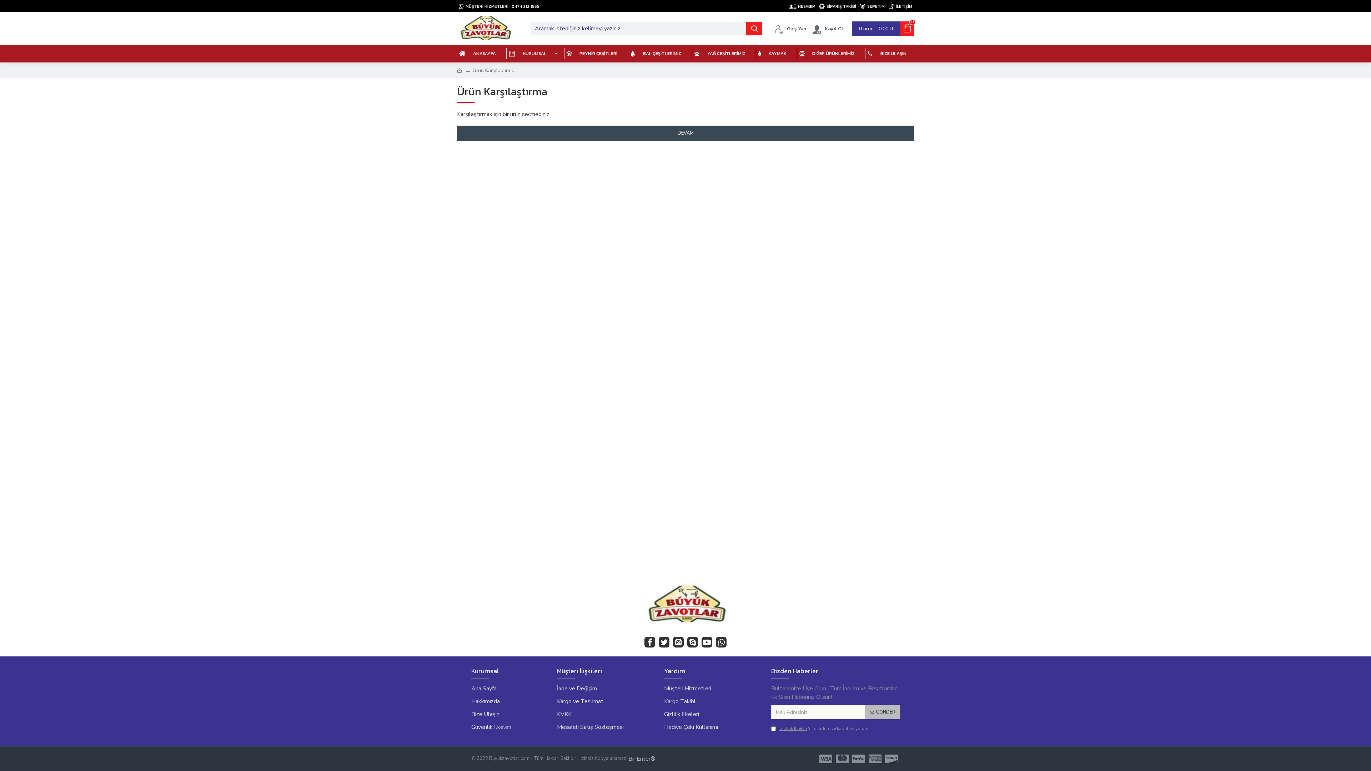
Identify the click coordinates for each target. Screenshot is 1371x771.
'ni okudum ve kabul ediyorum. (824, 728)
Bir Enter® (642, 759)
